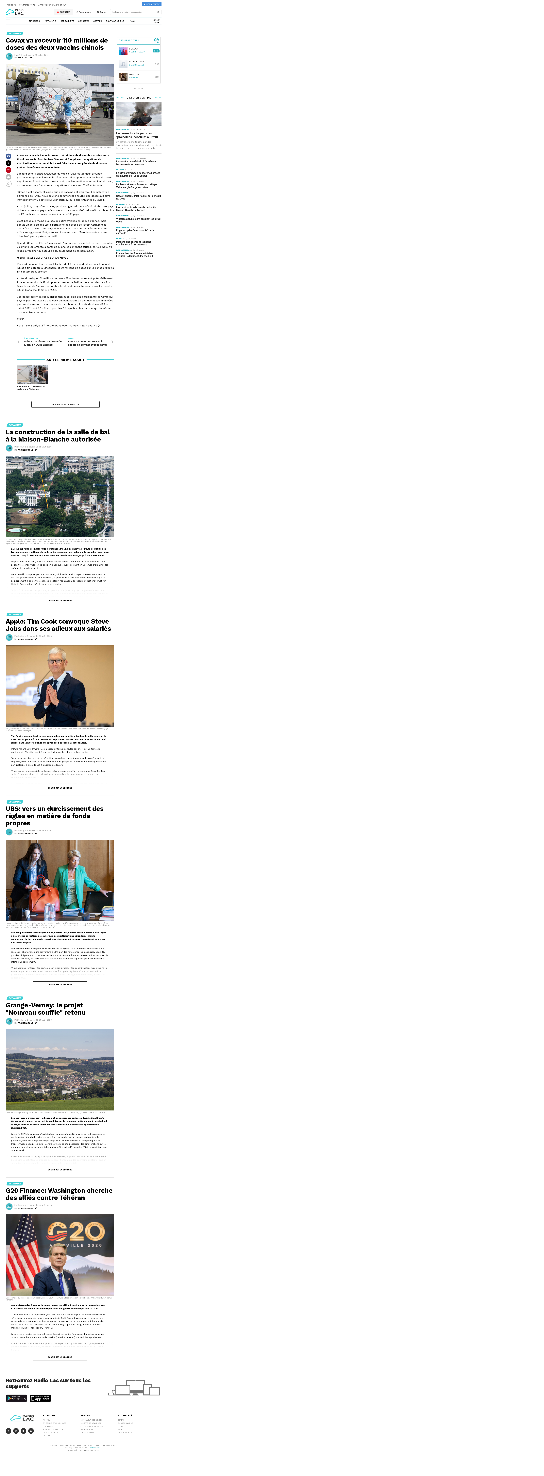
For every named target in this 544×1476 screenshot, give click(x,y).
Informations (86, 1429)
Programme (84, 12)
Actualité (50, 21)
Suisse (121, 1426)
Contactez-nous (27, 5)
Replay (103, 12)
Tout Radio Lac (87, 1432)
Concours (83, 21)
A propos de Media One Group (52, 5)
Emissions (34, 21)
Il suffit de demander (90, 1423)
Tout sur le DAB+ (115, 21)
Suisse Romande (125, 1423)
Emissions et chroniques (54, 1423)
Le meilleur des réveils (91, 1420)
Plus (132, 21)
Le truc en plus (125, 1432)
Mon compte (152, 4)
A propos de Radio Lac (53, 1429)
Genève (121, 1420)
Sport (120, 1429)
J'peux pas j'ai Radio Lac (91, 1426)
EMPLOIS (46, 1436)
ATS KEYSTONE (25, 58)
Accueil (46, 1420)
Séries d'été (67, 21)
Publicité (11, 5)
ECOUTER (64, 12)
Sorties (97, 21)
